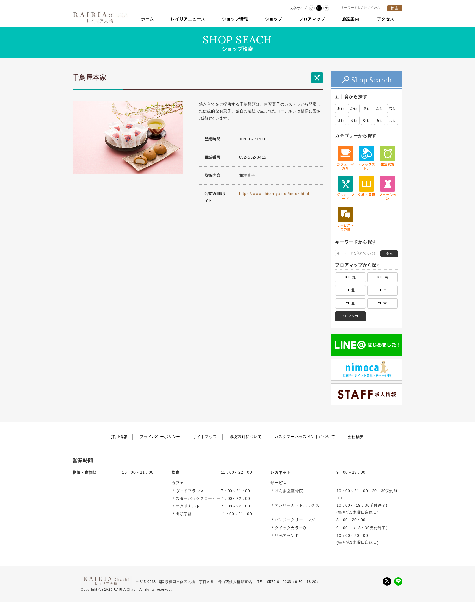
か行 (353, 108)
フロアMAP (350, 316)
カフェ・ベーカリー (345, 166)
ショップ (273, 18)
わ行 (392, 120)
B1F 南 (382, 277)
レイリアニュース (188, 18)
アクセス (385, 18)
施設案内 (350, 18)
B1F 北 (350, 277)
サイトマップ (205, 436)
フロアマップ (312, 18)
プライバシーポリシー (160, 436)
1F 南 (382, 290)
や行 (366, 120)
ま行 (353, 120)
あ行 (340, 108)
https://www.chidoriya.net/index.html (274, 193)
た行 (379, 108)
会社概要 (356, 436)
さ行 (366, 108)
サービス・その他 (345, 227)
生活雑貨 (388, 164)
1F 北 (350, 290)
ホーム (147, 18)
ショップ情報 (235, 18)
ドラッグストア (366, 166)
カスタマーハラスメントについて (304, 436)
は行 (340, 120)
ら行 (379, 120)
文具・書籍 (366, 195)
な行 (392, 108)
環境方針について (246, 436)
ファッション (387, 197)
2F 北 (350, 303)
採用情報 (119, 436)
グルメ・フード (345, 197)
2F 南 (382, 303)
